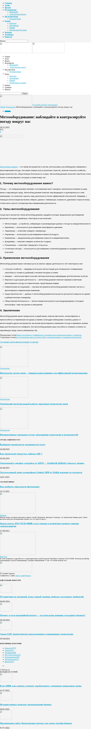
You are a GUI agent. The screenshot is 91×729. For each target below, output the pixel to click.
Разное (7, 21)
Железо (8, 7)
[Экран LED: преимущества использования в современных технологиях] (6, 629)
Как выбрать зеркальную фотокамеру (20, 486)
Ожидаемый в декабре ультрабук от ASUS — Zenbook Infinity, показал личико (42, 463)
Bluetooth (13, 12)
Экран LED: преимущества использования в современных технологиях (36, 634)
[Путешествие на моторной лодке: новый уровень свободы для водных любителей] (6, 592)
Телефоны (9, 34)
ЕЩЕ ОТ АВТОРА (31, 342)
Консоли (12, 23)
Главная (8, 3)
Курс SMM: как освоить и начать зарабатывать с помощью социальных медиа (41, 686)
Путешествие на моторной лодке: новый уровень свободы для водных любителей (42, 596)
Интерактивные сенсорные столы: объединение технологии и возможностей (39, 434)
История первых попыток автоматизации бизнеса (26, 704)
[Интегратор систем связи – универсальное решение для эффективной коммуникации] (14, 366)
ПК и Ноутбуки (11, 16)
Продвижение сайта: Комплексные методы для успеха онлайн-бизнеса (36, 723)
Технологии (11, 107)
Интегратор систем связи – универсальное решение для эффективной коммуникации (43, 373)
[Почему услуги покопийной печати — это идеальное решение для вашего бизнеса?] (6, 611)
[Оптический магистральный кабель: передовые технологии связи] (14, 397)
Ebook (12, 28)
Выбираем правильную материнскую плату (23, 444)
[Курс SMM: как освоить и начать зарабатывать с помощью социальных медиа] (6, 681)
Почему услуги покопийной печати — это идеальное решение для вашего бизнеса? (42, 615)
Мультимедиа (10, 10)
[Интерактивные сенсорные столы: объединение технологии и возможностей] (14, 428)
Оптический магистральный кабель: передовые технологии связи (34, 404)
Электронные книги (17, 14)
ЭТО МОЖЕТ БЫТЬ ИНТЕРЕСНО (12, 342)
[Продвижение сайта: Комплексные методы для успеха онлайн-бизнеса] (6, 719)
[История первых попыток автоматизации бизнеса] (6, 700)
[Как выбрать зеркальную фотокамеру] (18, 513)
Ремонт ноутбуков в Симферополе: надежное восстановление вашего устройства (49, 335)
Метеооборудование (8, 167)
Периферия (14, 25)
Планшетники (15, 19)
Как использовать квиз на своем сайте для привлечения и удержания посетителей (48, 337)
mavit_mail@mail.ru (23, 576)
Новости (8, 37)
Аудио (7, 5)
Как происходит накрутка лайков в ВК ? (21, 454)
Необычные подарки (18, 30)
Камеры (8, 32)
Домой (2, 107)
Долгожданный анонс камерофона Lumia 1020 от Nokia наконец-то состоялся (41, 472)
